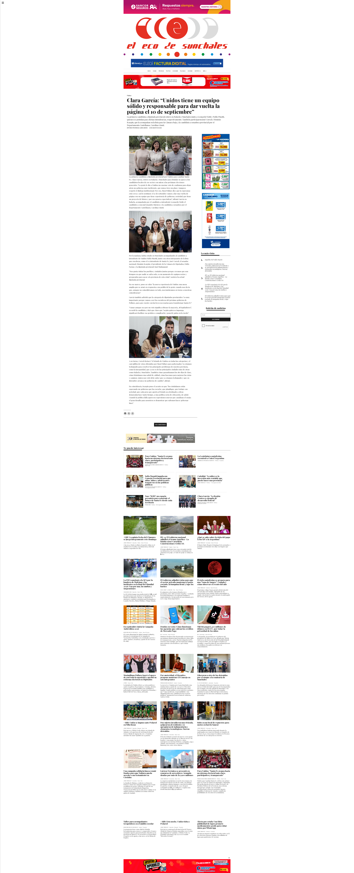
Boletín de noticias (216, 308)
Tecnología (201, 634)
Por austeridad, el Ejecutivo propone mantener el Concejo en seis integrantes (175, 677)
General (208, 587)
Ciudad (154, 71)
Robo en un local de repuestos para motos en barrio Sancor (213, 723)
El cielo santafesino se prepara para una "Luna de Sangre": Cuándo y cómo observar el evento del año (213, 582)
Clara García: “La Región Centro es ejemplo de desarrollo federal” (209, 498)
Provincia (161, 71)
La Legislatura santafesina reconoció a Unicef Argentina (211, 457)
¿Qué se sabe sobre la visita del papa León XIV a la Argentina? (213, 538)
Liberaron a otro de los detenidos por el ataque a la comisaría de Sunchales (212, 677)
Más (204, 71)
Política (168, 71)
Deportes (197, 71)
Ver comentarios (160, 424)
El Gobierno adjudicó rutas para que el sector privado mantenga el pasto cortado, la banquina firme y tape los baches (177, 583)
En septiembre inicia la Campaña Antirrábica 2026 (138, 627)
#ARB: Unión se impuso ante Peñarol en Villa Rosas (140, 723)
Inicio (149, 71)
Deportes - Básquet (136, 728)
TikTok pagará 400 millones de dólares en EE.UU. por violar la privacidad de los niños (211, 628)
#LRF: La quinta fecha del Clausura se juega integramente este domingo (140, 538)
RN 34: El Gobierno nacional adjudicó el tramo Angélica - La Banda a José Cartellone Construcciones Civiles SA (174, 540)
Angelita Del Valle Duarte (213, 260)
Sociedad (190, 71)
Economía (175, 71)
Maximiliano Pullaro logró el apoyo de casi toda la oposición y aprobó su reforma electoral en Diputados (140, 677)
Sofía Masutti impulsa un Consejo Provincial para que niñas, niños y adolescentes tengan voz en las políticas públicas (158, 480)
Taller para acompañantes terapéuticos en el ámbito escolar (139, 822)
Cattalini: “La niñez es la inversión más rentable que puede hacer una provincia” (210, 478)
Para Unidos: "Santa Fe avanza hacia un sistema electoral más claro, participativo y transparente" (159, 459)
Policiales (182, 71)
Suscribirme (215, 319)
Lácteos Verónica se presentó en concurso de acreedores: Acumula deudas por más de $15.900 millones (176, 773)
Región (170, 547)
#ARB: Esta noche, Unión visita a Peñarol (174, 822)
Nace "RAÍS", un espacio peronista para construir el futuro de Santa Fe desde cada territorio (158, 499)
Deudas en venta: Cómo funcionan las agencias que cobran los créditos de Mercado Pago (176, 628)
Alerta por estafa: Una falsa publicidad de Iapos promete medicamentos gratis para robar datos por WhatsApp (212, 824)
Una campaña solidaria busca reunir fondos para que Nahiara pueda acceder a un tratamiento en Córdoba (140, 774)
